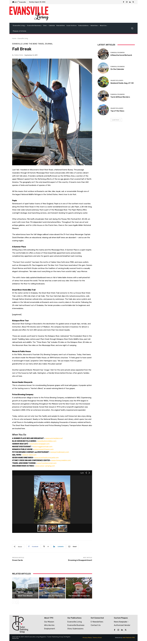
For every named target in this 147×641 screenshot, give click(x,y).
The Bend (33, 44)
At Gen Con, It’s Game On (52, 596)
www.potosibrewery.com (60, 452)
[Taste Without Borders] (103, 95)
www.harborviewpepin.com (39, 444)
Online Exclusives (116, 80)
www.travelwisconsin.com (47, 463)
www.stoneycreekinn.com (61, 460)
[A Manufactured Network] (103, 54)
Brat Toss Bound (25, 596)
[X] (133, 2)
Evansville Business (117, 52)
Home (14, 38)
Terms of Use (97, 637)
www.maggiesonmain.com (42, 447)
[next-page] (17, 602)
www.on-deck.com (29, 455)
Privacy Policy (87, 637)
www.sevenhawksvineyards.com (47, 458)
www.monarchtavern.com (44, 449)
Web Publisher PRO (129, 637)
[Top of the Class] (103, 109)
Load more (115, 120)
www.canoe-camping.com (45, 466)
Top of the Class (117, 111)
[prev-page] (13, 602)
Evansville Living (23, 38)
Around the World (78, 593)
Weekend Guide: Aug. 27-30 (122, 83)
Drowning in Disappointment (80, 560)
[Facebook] (123, 2)
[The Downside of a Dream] (79, 587)
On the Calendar (117, 69)
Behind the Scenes (25, 593)
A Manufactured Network (121, 55)
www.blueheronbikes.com (47, 441)
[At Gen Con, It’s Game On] (52, 587)
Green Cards (17, 560)
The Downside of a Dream (79, 596)
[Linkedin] (130, 2)
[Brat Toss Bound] (25, 587)
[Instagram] (126, 2)
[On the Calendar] (103, 68)
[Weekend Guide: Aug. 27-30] (103, 82)
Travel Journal (45, 44)
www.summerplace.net (54, 438)
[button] (132, 28)
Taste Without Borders (120, 97)
